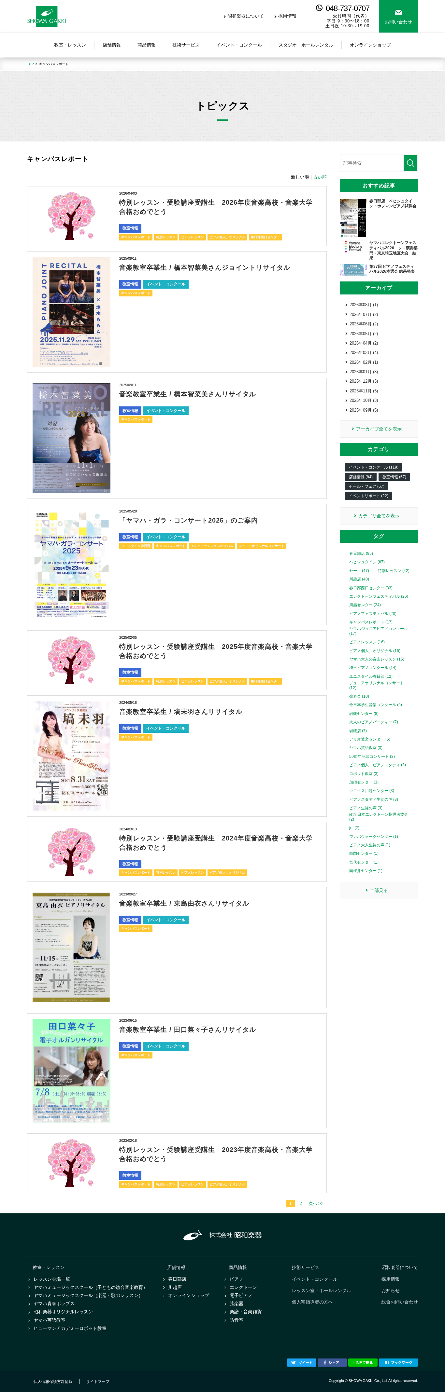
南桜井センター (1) (365, 870)
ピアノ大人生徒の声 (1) (369, 845)
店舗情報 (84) (361, 477)
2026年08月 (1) (364, 304)
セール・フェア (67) (366, 486)
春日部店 (177, 1279)
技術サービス (305, 1267)
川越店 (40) (359, 579)
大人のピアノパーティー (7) (373, 722)
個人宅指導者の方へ (312, 1301)
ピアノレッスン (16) (367, 642)
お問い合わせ (398, 21)
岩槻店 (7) (358, 731)
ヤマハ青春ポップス (54, 1303)
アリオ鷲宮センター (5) (369, 739)
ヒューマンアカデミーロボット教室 (70, 1328)
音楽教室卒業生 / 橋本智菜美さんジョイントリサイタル (204, 267)
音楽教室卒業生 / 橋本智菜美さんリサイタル (187, 394)
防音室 (236, 1320)
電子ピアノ (241, 1295)
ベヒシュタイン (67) (367, 562)
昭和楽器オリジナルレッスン (63, 1311)
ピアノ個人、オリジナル (227, 237)
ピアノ (236, 1279)
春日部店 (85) (361, 553)
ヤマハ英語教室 (49, 1320)
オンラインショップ (188, 1295)
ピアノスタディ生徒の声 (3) (373, 799)
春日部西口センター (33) (371, 588)
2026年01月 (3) (364, 371)
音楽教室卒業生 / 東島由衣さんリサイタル (184, 903)
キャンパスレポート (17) (371, 622)
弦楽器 (236, 1303)
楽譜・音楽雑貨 (246, 1311)
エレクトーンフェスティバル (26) (378, 596)
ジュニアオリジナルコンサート (261, 546)
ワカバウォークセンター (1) (373, 836)
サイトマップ (97, 1381)
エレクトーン (243, 1287)
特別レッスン (166, 237)
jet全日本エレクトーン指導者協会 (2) (378, 816)
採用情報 (287, 16)
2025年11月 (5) (364, 391)
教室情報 (130, 228)
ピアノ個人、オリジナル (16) (374, 650)
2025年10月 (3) (364, 400)
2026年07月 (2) (364, 314)
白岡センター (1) (364, 853)
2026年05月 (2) (364, 333)
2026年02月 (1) (364, 362)
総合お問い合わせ (399, 1301)
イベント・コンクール (165, 284)
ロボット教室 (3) (364, 773)
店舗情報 (176, 1267)
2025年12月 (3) (364, 381)
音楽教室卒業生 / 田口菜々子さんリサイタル (187, 1029)
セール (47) (359, 570)
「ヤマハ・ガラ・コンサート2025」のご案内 (188, 520)
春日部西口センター (265, 237)
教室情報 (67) (394, 477)
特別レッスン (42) (393, 570)
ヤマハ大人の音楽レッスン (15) (376, 659)
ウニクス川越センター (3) (371, 790)
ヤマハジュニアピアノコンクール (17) (378, 630)
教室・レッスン (49, 1267)
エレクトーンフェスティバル (212, 546)
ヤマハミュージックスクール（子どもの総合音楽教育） (91, 1287)
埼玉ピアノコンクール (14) (372, 667)
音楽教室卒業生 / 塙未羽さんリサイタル (180, 711)
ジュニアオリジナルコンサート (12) (376, 685)
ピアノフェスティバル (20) (372, 613)
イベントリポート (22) (368, 496)
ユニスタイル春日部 (136, 546)
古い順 (320, 177)
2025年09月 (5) (364, 410)
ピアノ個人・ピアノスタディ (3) (377, 765)
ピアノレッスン (192, 237)
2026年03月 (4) (364, 352)
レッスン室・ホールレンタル (321, 1290)
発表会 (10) (359, 696)
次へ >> (316, 1203)
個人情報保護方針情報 (53, 1381)
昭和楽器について (245, 16)
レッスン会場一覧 (52, 1279)
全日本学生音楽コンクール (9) (375, 705)
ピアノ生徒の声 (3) (365, 808)
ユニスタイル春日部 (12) (371, 676)
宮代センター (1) (364, 862)
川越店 (175, 1287)
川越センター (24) (365, 605)
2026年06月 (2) (364, 323)
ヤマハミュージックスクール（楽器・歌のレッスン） (88, 1295)
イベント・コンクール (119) (373, 467)
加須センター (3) (364, 782)
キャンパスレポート (136, 237)
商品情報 (238, 1267)
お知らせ (390, 1290)
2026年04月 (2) (364, 343)
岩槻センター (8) (364, 713)
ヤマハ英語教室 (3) (365, 747)
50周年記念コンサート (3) (372, 756)
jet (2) (354, 828)
